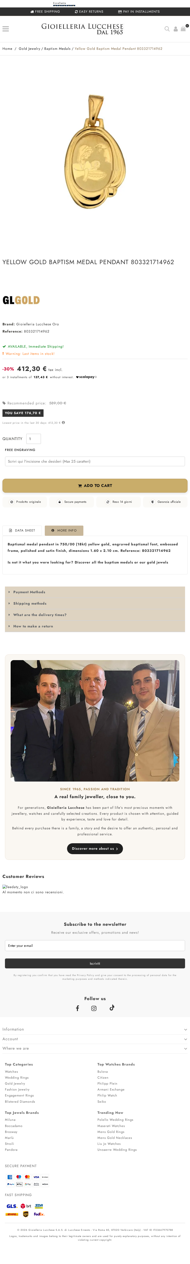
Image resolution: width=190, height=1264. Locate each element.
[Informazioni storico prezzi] (63, 422)
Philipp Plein (107, 1083)
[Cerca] (167, 29)
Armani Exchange (111, 1089)
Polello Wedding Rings (115, 1119)
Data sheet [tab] (25, 530)
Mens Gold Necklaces (114, 1137)
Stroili (9, 1143)
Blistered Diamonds (20, 1101)
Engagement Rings (19, 1095)
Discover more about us (95, 848)
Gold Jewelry (15, 1083)
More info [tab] (67, 530)
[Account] (175, 29)
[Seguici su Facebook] (78, 1008)
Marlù (9, 1137)
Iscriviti (95, 963)
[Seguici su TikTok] (112, 1007)
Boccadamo (14, 1126)
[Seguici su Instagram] (95, 1008)
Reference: (12, 331)
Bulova (102, 1071)
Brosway (11, 1131)
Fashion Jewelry (17, 1089)
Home (7, 48)
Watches (11, 1071)
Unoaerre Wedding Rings (117, 1149)
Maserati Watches (111, 1126)
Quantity (12, 439)
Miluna (10, 1119)
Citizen (103, 1077)
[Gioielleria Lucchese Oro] (25, 300)
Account (10, 1039)
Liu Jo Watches (109, 1143)
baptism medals (119, 562)
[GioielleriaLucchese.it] (88, 29)
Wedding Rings (17, 1077)
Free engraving (20, 450)
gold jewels (157, 562)
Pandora (11, 1149)
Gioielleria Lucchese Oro (37, 324)
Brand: (8, 324)
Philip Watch (107, 1095)
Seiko (101, 1101)
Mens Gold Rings (110, 1131)
